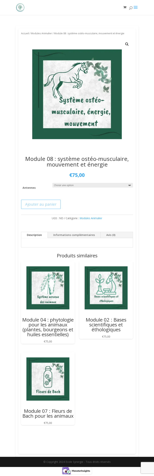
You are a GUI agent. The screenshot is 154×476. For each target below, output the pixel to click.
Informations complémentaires (74, 235)
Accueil (25, 33)
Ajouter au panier (41, 204)
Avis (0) (110, 235)
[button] (127, 44)
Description (34, 235)
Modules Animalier (41, 33)
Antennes (29, 187)
